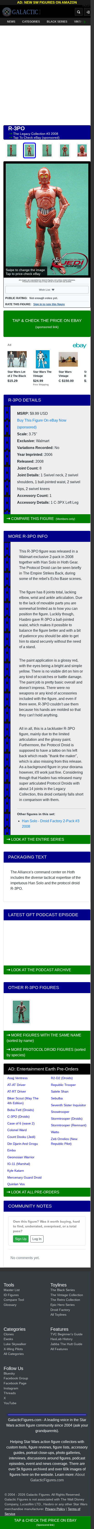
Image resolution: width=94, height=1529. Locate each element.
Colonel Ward (17, 1130)
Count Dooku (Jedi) (21, 1137)
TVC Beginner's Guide (66, 1334)
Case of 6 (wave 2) (21, 1123)
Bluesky (9, 1373)
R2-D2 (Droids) (62, 1078)
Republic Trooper (63, 1085)
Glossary (10, 1305)
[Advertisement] (47, 74)
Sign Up (20, 1239)
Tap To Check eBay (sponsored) (36, 137)
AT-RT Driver (16, 1091)
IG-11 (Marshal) (18, 1164)
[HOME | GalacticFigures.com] (21, 11)
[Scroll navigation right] (85, 22)
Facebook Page (15, 1383)
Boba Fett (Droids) (20, 1110)
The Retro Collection (65, 1300)
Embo (11, 1150)
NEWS (11, 21)
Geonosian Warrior (20, 1157)
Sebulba (57, 1098)
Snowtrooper (60, 1112)
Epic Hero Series (62, 1305)
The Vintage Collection (66, 1295)
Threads (10, 1393)
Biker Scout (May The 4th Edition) (23, 1100)
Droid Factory (60, 1310)
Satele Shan (59, 1091)
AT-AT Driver (16, 1085)
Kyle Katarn (15, 1170)
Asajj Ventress (17, 1078)
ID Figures (11, 1295)
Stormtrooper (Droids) (67, 1118)
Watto (55, 1132)
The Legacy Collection (29, 134)
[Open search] (79, 12)
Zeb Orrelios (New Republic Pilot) (64, 1141)
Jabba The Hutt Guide (66, 1344)
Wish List (53, 289)
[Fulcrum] (88, 6)
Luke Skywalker (15, 1344)
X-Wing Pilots (13, 1349)
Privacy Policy (55, 1509)
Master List (12, 1290)
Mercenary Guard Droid (24, 1177)
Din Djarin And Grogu (22, 1143)
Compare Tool (14, 1300)
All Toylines (58, 1314)
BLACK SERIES (57, 21)
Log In (37, 1239)
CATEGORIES (31, 21)
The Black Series (62, 1290)
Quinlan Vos (16, 1184)
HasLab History (61, 1339)
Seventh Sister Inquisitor (68, 1105)
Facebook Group (16, 1378)
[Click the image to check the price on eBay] (47, 219)
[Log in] (88, 12)
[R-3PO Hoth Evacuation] (21, 1011)
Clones (9, 1334)
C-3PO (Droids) (18, 1116)
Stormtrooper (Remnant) (68, 1125)
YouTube (10, 1403)
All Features (59, 1349)
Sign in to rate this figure (49, 304)
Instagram (11, 1388)
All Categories (14, 1354)
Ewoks (8, 1339)
